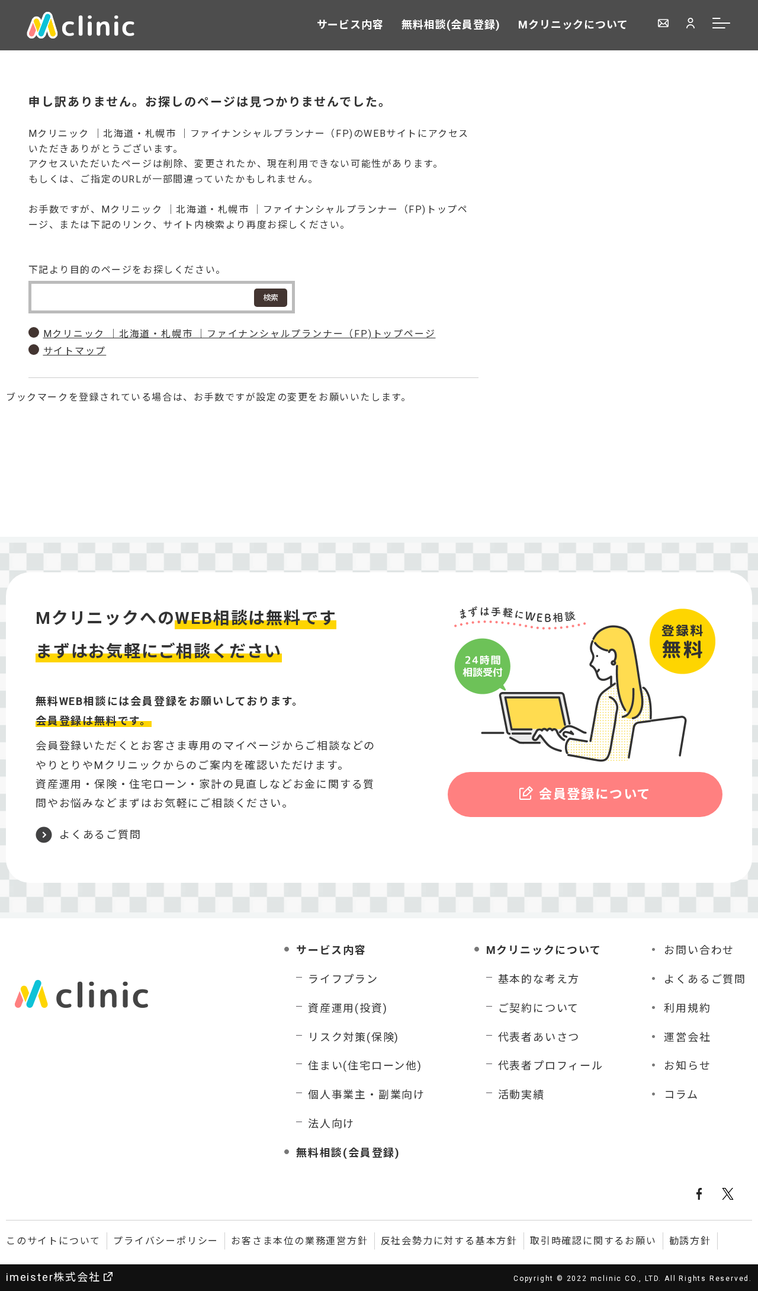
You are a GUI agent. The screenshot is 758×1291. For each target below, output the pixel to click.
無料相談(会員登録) (451, 24)
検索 (270, 297)
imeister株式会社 (53, 1277)
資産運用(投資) (347, 1008)
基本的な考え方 (539, 979)
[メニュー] (721, 25)
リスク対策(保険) (353, 1037)
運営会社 (687, 1037)
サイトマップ (75, 351)
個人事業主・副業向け (366, 1094)
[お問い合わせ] (663, 24)
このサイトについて (53, 1241)
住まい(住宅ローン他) (365, 1065)
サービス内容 (350, 24)
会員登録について (595, 794)
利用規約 (687, 1008)
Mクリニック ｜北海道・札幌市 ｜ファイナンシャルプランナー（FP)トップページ (239, 333)
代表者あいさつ (539, 1037)
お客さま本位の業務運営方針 (299, 1241)
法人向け (331, 1123)
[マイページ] (690, 24)
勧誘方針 (690, 1241)
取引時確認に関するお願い (593, 1241)
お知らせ (687, 1065)
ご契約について (539, 1008)
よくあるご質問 (100, 834)
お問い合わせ (699, 950)
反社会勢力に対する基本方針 (449, 1241)
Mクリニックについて (573, 24)
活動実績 (521, 1094)
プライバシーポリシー (166, 1241)
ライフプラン (343, 979)
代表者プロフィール (550, 1065)
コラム (681, 1094)
